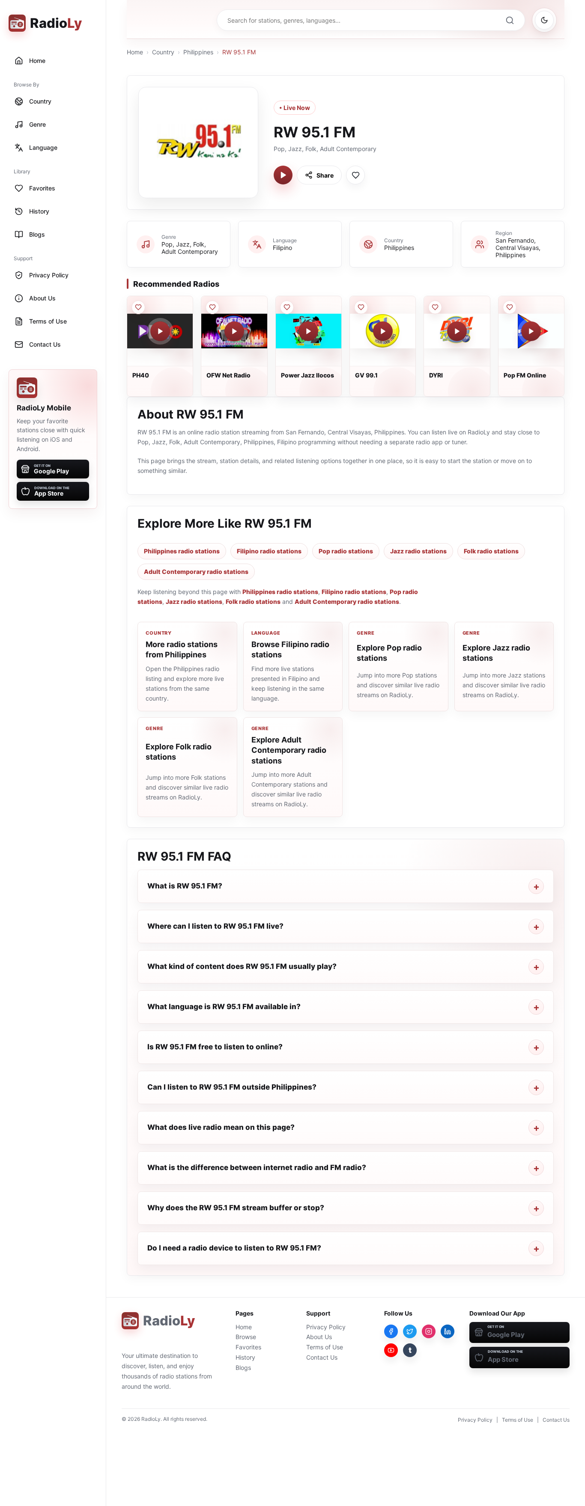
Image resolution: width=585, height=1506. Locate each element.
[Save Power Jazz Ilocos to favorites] (287, 307)
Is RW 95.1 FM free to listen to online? (215, 1047)
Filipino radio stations (269, 551)
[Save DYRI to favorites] (435, 307)
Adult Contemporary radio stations (196, 571)
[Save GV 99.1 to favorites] (361, 307)
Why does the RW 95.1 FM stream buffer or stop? (235, 1207)
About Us (319, 1336)
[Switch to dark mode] (544, 20)
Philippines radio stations (182, 551)
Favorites (248, 1347)
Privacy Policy (326, 1327)
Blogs (243, 1367)
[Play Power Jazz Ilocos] (308, 331)
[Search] (509, 20)
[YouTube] (391, 1350)
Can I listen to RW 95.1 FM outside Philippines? (231, 1087)
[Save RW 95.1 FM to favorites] (355, 175)
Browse (246, 1336)
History (245, 1357)
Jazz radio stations (418, 551)
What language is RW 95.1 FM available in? (224, 1006)
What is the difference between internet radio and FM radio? (256, 1167)
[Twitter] (410, 1331)
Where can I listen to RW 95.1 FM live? (215, 926)
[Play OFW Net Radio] (234, 331)
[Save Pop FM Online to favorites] (509, 307)
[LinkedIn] (447, 1331)
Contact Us (321, 1357)
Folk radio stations (491, 551)
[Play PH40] (160, 331)
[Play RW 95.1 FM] (283, 175)
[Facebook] (391, 1331)
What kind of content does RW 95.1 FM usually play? (242, 966)
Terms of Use (324, 1347)
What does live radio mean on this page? (221, 1127)
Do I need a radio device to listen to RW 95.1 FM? (234, 1248)
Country (163, 52)
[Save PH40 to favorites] (138, 307)
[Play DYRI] (457, 331)
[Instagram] (429, 1331)
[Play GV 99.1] (383, 331)
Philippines (198, 52)
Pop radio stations (346, 551)
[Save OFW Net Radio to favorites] (212, 307)
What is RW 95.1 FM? (184, 886)
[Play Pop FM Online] (531, 331)
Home (135, 52)
